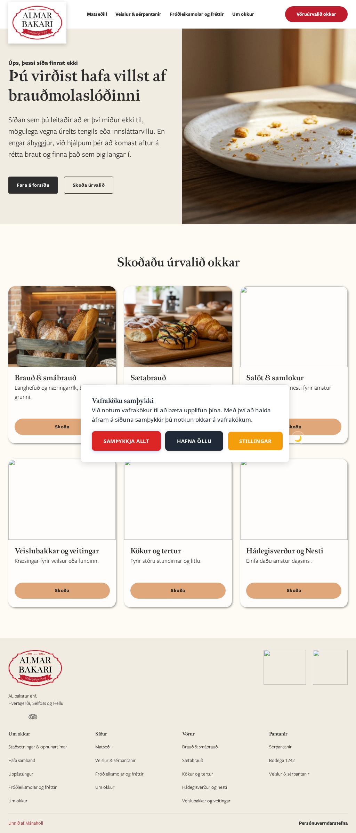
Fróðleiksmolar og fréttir (197, 14)
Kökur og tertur (197, 774)
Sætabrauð (192, 760)
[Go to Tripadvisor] (33, 718)
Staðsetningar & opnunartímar (37, 747)
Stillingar (255, 440)
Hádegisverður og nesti (204, 787)
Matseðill (97, 14)
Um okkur (243, 14)
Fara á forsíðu (33, 185)
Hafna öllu (194, 440)
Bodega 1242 (282, 760)
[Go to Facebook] (11, 718)
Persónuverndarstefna (323, 823)
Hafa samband (21, 760)
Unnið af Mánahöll (25, 823)
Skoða (62, 426)
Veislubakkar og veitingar (206, 800)
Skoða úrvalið (89, 185)
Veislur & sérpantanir (138, 14)
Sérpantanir (280, 747)
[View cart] (274, 14)
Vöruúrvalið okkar (316, 14)
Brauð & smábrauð (200, 747)
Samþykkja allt (126, 440)
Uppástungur (20, 774)
